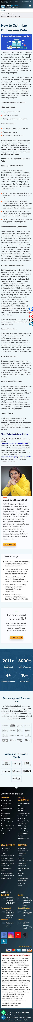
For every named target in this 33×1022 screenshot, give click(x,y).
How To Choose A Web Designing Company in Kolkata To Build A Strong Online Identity (17, 563)
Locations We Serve (23, 878)
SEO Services (21, 808)
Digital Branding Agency (7, 860)
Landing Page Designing (8, 828)
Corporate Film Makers (7, 863)
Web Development (6, 818)
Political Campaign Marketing (23, 834)
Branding (20, 875)
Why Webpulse (22, 853)
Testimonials (21, 858)
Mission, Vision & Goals (24, 850)
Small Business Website (7, 801)
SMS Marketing (22, 825)
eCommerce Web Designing (5, 815)
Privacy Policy (21, 883)
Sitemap (20, 885)
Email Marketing (22, 823)
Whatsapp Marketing (23, 821)
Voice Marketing (22, 828)
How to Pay (21, 870)
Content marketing (23, 830)
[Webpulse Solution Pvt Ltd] (9, 6)
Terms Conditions (22, 880)
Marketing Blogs (22, 865)
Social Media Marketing (24, 813)
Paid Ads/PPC (21, 818)
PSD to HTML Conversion (8, 825)
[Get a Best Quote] (3, 1017)
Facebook (4, 937)
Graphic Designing (6, 878)
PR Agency (4, 853)
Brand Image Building (7, 858)
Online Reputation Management (6, 849)
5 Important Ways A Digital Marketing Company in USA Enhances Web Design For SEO (16, 579)
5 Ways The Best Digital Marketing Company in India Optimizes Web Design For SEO (16, 597)
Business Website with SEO (7, 810)
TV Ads (3, 870)
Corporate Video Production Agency (6, 867)
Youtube (18, 937)
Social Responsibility (23, 868)
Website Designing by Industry (7, 822)
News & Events (22, 863)
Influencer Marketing (6, 873)
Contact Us (14, 637)
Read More (8, 544)
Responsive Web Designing (5, 832)
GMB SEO (20, 811)
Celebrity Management (7, 875)
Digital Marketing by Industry (23, 839)
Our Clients (21, 855)
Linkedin (4, 943)
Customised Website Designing (6, 805)
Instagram (11, 937)
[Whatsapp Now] (3, 1012)
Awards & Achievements (24, 860)
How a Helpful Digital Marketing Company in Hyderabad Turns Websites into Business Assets (16, 571)
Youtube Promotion (23, 816)
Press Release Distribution (8, 855)
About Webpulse (22, 848)
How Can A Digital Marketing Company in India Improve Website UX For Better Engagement (15, 588)
